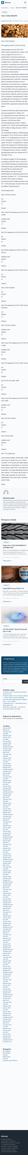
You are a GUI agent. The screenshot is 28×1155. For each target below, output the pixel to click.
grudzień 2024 (7, 765)
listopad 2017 (7, 925)
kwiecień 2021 (7, 848)
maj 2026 (5, 733)
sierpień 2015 (6, 976)
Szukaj (5, 679)
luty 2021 (5, 852)
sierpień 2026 (7, 728)
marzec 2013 (6, 1030)
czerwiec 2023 (7, 799)
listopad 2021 (6, 835)
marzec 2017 (6, 940)
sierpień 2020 (7, 863)
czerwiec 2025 (7, 754)
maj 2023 (5, 801)
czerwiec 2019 (7, 889)
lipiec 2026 (6, 730)
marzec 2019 (6, 895)
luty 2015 (5, 987)
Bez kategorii (6, 1051)
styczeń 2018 (7, 921)
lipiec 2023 (6, 797)
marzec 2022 (7, 827)
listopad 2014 (7, 993)
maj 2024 (5, 779)
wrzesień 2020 (7, 861)
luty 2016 (5, 964)
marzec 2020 (7, 872)
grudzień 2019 (7, 878)
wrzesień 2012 (7, 1041)
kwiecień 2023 (7, 803)
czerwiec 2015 (7, 979)
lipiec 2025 (6, 752)
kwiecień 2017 (7, 938)
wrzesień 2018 (7, 906)
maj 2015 (5, 981)
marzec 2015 (6, 985)
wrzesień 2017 (7, 929)
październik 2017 (8, 927)
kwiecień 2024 (7, 780)
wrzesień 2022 (7, 816)
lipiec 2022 (6, 820)
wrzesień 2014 (7, 996)
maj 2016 (5, 959)
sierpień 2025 (7, 750)
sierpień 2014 (7, 998)
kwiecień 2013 (7, 1028)
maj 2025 (5, 756)
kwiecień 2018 (7, 916)
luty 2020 (5, 874)
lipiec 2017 (6, 933)
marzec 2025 (7, 760)
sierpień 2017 (7, 931)
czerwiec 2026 (7, 732)
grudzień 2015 (7, 968)
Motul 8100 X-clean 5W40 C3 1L (13, 588)
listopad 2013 (6, 1015)
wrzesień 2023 (7, 794)
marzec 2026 (7, 737)
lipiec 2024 (6, 775)
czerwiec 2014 (7, 1002)
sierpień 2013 (6, 1021)
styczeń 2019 (7, 899)
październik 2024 (8, 769)
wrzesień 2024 (7, 771)
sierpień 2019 (7, 886)
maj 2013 (5, 1026)
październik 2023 (8, 792)
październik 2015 (8, 972)
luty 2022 (5, 829)
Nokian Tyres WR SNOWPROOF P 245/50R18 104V (14, 546)
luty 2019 (5, 897)
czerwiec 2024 (7, 777)
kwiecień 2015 (7, 983)
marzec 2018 (6, 918)
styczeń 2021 (6, 854)
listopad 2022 (7, 812)
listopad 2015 (6, 970)
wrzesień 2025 (7, 748)
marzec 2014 (7, 1008)
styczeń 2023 (7, 809)
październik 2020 (8, 859)
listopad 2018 (7, 902)
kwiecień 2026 (7, 735)
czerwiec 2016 (7, 957)
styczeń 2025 (7, 764)
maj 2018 (5, 914)
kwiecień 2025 (7, 758)
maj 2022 (5, 824)
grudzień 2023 (7, 788)
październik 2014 (8, 995)
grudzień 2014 (7, 991)
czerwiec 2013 (7, 1025)
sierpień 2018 (7, 908)
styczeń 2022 (7, 831)
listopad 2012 (6, 1038)
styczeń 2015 (6, 989)
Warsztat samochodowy (10, 1060)
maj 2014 (5, 1004)
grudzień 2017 (7, 923)
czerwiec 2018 (7, 912)
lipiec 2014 (6, 1000)
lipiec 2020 (6, 865)
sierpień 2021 (6, 841)
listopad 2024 (7, 767)
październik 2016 (8, 949)
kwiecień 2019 (7, 893)
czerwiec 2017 (7, 934)
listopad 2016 (7, 948)
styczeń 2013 (6, 1034)
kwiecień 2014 (7, 1006)
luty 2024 (5, 784)
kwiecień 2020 (7, 871)
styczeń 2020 (7, 876)
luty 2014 (5, 1010)
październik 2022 (8, 814)
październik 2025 (8, 747)
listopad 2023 (7, 790)
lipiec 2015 (6, 978)
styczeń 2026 (7, 741)
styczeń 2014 (7, 1011)
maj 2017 (5, 936)
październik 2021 (8, 837)
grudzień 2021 (7, 833)
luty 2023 (5, 807)
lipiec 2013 (6, 1023)
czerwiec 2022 (7, 822)
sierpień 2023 (7, 795)
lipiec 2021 (6, 842)
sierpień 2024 (7, 773)
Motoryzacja (6, 1056)
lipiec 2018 (6, 910)
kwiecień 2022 (7, 825)
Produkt (4, 12)
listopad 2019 (7, 880)
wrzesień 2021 (7, 839)
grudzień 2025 (7, 743)
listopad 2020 (7, 857)
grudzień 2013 (7, 1013)
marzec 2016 (6, 963)
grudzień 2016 (7, 946)
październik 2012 (8, 1040)
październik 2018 (8, 904)
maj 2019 (5, 891)
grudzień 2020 (7, 856)
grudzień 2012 (7, 1036)
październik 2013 (8, 1017)
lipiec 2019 (6, 887)
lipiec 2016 (6, 955)
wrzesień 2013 (7, 1019)
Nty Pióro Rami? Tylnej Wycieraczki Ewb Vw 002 (15, 630)
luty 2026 (5, 739)
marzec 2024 (7, 782)
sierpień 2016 (7, 953)
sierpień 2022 (7, 818)
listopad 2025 (7, 745)
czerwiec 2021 (7, 844)
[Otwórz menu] (25, 2)
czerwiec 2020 (7, 867)
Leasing (5, 1055)
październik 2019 (8, 882)
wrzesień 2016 (7, 951)
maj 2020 (5, 869)
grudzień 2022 (7, 810)
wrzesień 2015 (7, 974)
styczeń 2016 (7, 966)
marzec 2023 (7, 805)
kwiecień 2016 (7, 961)
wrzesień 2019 (7, 884)
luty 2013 (5, 1032)
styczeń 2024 (7, 786)
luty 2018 (5, 919)
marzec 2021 (6, 850)
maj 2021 (5, 846)
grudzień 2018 (7, 901)
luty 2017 (5, 942)
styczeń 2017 (7, 944)
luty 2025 (5, 762)
